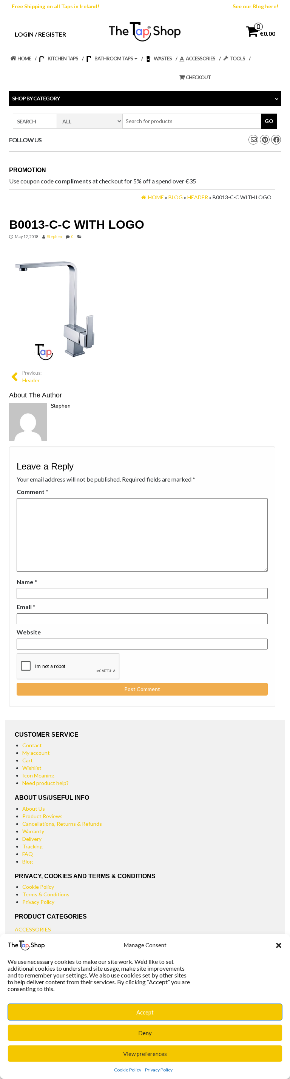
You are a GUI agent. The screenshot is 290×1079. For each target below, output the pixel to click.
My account (36, 753)
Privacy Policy (159, 1070)
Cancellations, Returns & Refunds (62, 823)
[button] (278, 945)
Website (29, 632)
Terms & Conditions (45, 894)
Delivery (32, 839)
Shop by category (36, 98)
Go (269, 121)
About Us (33, 808)
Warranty (33, 831)
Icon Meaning (38, 775)
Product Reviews (42, 816)
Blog (27, 861)
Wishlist (32, 768)
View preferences (145, 1053)
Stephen (54, 236)
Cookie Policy (127, 1070)
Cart (27, 760)
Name (27, 581)
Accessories (33, 929)
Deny (145, 1033)
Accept (145, 1012)
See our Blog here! (255, 6)
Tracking (32, 846)
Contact (32, 745)
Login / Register (40, 34)
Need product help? (45, 783)
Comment (32, 491)
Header (32, 376)
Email (26, 606)
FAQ (27, 854)
